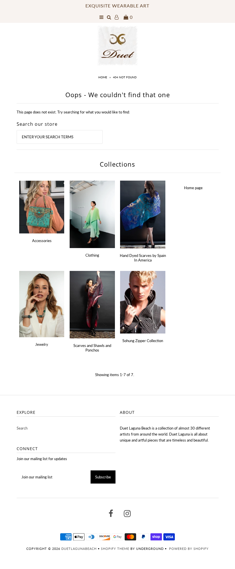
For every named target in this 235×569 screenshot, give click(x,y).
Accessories (42, 240)
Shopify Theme (115, 548)
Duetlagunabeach (79, 548)
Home (102, 77)
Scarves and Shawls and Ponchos (92, 347)
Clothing (92, 255)
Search (22, 428)
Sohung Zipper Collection (142, 340)
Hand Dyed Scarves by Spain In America (143, 257)
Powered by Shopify (189, 548)
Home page (193, 187)
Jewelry (41, 344)
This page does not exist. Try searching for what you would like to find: (73, 112)
